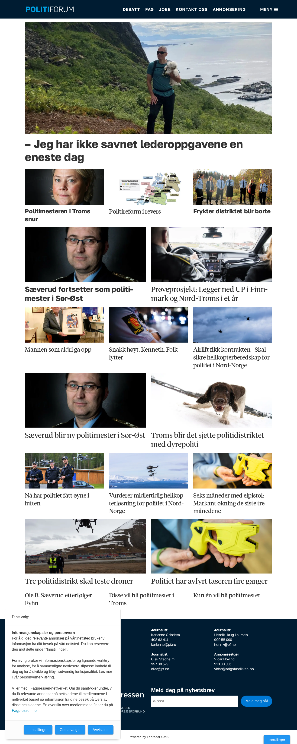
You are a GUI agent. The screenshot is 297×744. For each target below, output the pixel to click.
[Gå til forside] (71, 9)
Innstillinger (276, 739)
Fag (149, 9)
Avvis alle (101, 730)
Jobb (165, 9)
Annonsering (229, 9)
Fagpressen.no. (25, 710)
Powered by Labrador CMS (148, 737)
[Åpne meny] (269, 9)
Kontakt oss (192, 9)
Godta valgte (70, 730)
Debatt (131, 9)
